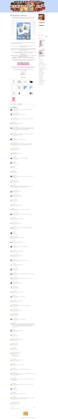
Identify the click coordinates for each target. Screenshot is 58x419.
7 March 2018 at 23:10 (15, 270)
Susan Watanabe (14, 108)
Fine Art (40, 74)
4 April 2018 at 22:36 (14, 404)
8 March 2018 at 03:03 (15, 297)
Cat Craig (13, 175)
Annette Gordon (14, 254)
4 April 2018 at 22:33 (14, 399)
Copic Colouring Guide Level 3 (43, 64)
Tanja (13, 329)
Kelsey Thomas (14, 286)
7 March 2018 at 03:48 (15, 119)
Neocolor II (40, 76)
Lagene (13, 387)
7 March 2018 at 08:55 (15, 163)
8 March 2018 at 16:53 (15, 345)
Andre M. (13, 272)
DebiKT (13, 383)
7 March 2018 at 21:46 (15, 261)
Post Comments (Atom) (17, 408)
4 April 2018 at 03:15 (14, 380)
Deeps (13, 295)
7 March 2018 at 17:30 (15, 224)
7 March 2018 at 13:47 (15, 182)
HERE (26, 52)
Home (23, 407)
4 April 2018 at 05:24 (14, 385)
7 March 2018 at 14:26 (15, 192)
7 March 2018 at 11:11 (15, 172)
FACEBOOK (21, 70)
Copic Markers (41, 67)
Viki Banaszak (14, 304)
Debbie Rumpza (14, 180)
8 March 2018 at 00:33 (15, 279)
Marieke (13, 170)
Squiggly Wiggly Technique (42, 80)
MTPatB (13, 392)
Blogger (35, 417)
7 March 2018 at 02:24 (15, 110)
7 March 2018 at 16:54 (15, 219)
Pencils (40, 78)
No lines (40, 77)
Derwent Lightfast (41, 72)
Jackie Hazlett (14, 313)
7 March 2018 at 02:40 (15, 115)
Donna (13, 245)
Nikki (13, 363)
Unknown (13, 322)
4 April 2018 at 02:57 (14, 375)
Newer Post (12, 407)
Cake (39, 60)
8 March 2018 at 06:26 (15, 315)
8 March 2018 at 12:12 (15, 331)
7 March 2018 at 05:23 (15, 130)
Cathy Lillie (13, 142)
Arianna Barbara (14, 190)
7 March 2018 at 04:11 (15, 124)
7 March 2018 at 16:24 (15, 210)
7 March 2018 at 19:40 (15, 247)
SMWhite (13, 122)
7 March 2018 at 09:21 (15, 168)
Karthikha (13, 117)
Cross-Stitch (40, 71)
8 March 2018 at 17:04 (15, 349)
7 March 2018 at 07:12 (15, 154)
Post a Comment (13, 405)
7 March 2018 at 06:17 (15, 140)
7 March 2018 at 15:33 (15, 201)
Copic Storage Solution (42, 68)
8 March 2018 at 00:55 (15, 288)
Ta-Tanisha (13, 277)
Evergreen (13, 347)
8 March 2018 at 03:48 (15, 306)
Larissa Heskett (14, 126)
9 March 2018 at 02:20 (15, 356)
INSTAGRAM (25, 70)
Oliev (13, 161)
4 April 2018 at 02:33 (14, 365)
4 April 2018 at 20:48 (14, 394)
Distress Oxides (41, 73)
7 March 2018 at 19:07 (15, 238)
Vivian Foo (13, 152)
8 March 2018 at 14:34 (15, 340)
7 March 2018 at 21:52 (15, 265)
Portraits (40, 79)
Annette (13, 263)
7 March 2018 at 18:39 (15, 229)
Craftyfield (13, 226)
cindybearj (13, 372)
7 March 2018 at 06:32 (15, 145)
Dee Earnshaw (14, 236)
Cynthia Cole (14, 268)
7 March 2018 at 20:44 (15, 256)
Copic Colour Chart (41, 63)
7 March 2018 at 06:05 (15, 135)
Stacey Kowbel (14, 338)
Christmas (40, 62)
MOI (12, 208)
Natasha (13, 217)
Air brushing (40, 59)
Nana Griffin (13, 199)
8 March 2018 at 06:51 (15, 320)
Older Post (34, 407)
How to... (40, 75)
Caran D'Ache (41, 61)
